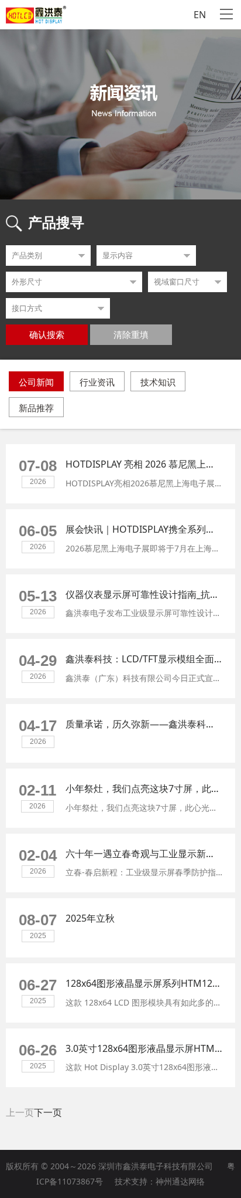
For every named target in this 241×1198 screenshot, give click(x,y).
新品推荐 (36, 408)
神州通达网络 (180, 1181)
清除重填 (131, 335)
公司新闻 (36, 382)
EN (200, 14)
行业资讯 (97, 382)
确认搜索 (46, 335)
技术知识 (157, 382)
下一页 (48, 1112)
